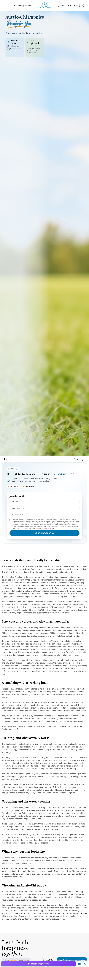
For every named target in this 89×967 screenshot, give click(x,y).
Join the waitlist (43, 533)
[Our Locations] (79, 5)
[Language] (83, 5)
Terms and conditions (47, 528)
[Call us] (85, 963)
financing (83, 913)
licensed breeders (54, 905)
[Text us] (79, 963)
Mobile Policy (32, 526)
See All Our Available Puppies (72, 960)
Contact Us (48, 960)
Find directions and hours (21, 913)
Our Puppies (10, 5)
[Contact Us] (75, 5)
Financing (20, 5)
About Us (28, 5)
